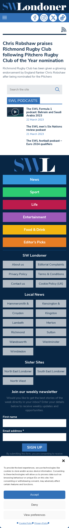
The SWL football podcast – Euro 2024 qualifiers (44, 142)
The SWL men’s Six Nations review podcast (44, 128)
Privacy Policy (41, 523)
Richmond (18, 332)
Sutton (51, 332)
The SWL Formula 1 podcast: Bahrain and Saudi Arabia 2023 (43, 112)
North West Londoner (18, 382)
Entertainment (34, 217)
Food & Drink (34, 229)
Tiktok (62, 18)
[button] (63, 460)
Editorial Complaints (51, 265)
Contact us (18, 284)
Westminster (51, 342)
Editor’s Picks (34, 242)
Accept (34, 494)
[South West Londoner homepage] (34, 6)
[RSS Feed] (62, 29)
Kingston (51, 313)
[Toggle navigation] (4, 17)
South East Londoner (51, 371)
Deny (34, 505)
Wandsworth (18, 342)
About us (18, 265)
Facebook (35, 18)
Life (34, 204)
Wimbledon (18, 351)
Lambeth (18, 323)
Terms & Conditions (51, 274)
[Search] (57, 89)
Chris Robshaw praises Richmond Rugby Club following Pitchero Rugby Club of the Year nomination (33, 52)
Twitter (53, 18)
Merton (51, 323)
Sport (34, 192)
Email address (13, 430)
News (34, 179)
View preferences (34, 515)
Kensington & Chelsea (51, 304)
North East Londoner (18, 371)
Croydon (18, 313)
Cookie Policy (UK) (51, 284)
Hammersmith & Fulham (18, 304)
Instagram (44, 18)
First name (10, 416)
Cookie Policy (26, 523)
